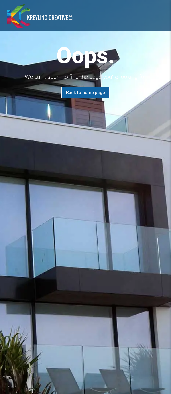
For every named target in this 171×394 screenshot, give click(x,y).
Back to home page (85, 92)
